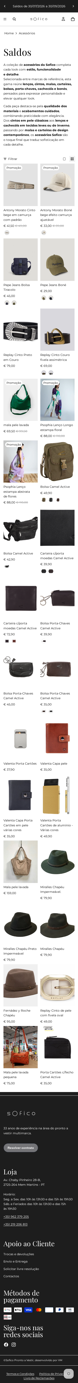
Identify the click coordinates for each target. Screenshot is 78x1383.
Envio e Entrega (15, 1261)
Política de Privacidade (55, 1373)
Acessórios (27, 33)
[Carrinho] (73, 19)
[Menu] (5, 19)
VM (60, 1360)
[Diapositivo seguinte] (73, 6)
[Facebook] (6, 1344)
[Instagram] (13, 1344)
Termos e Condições (20, 1373)
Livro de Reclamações (39, 1378)
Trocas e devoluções (18, 1254)
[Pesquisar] (14, 19)
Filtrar (12, 159)
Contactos (11, 1276)
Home (9, 33)
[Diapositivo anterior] (5, 6)
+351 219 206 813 (15, 1224)
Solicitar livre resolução (21, 1269)
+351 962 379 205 (16, 1216)
